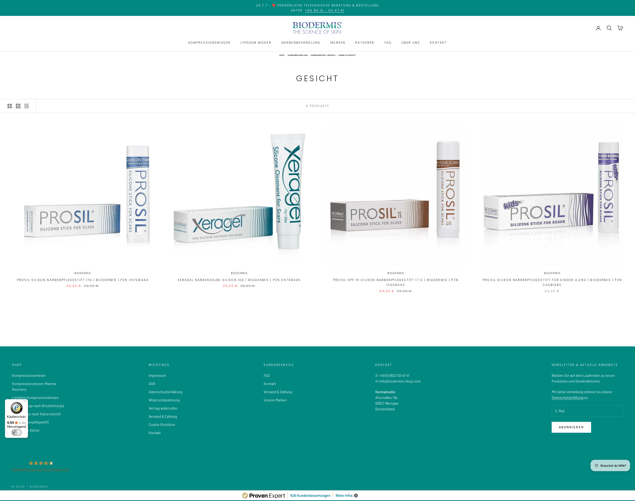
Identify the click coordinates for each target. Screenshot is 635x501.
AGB (152, 384)
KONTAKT (438, 42)
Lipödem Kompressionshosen (35, 397)
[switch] (17, 432)
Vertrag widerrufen (163, 408)
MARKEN (337, 42)
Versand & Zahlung (163, 416)
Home (282, 55)
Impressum (157, 375)
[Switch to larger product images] (9, 106)
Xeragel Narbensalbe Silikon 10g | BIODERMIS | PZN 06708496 (239, 280)
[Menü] (25, 402)
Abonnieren (571, 427)
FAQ (388, 42)
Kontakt (155, 433)
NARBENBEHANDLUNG (301, 42)
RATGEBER (364, 42)
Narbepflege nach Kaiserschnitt (36, 414)
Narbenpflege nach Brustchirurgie (38, 406)
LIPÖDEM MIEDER (256, 42)
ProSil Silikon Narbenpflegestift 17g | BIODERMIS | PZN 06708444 (83, 280)
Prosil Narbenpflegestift (30, 422)
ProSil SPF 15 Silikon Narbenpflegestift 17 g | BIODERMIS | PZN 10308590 (395, 282)
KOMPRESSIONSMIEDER (209, 42)
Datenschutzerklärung (166, 392)
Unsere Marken (275, 400)
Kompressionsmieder (29, 375)
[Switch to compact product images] (26, 106)
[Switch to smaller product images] (18, 106)
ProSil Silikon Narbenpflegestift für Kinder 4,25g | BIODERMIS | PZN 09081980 (552, 282)
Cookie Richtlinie (162, 425)
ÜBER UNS (411, 42)
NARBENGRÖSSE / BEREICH (323, 55)
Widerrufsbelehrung (164, 400)
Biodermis (82, 273)
